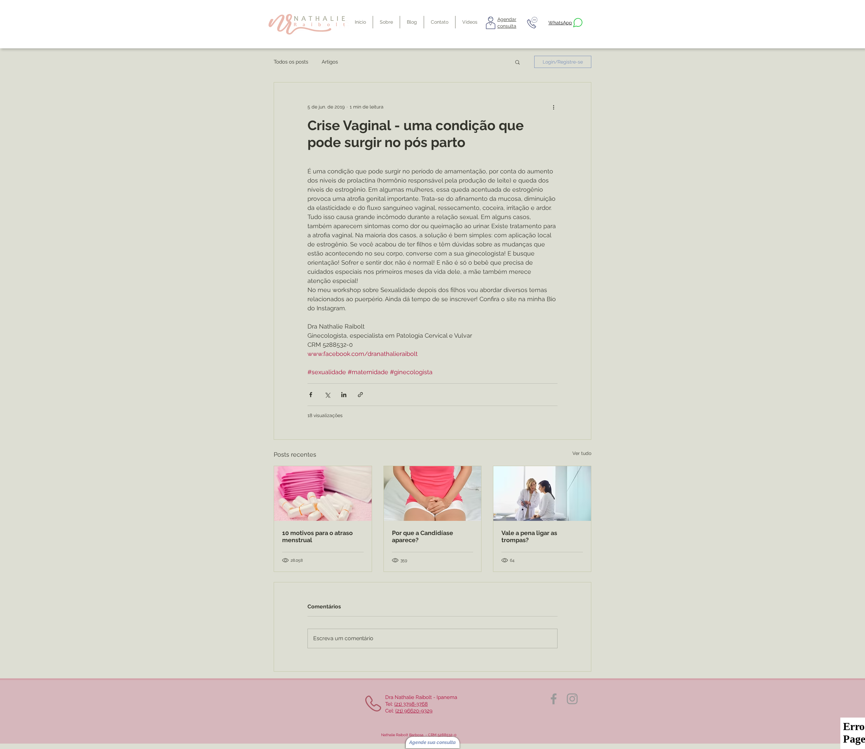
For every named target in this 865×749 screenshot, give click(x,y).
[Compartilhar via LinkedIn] (344, 394)
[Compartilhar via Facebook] (310, 394)
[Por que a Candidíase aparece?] (432, 493)
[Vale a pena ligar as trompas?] (542, 493)
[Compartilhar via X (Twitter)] (327, 394)
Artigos (330, 62)
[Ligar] (532, 22)
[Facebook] (553, 699)
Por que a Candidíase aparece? (422, 536)
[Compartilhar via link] (360, 394)
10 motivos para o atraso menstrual (317, 536)
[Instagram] (572, 699)
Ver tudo (581, 453)
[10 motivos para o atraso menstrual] (323, 493)
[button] (517, 62)
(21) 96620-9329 (413, 711)
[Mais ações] (553, 107)
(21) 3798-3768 (411, 704)
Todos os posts (291, 62)
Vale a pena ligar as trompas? (529, 536)
